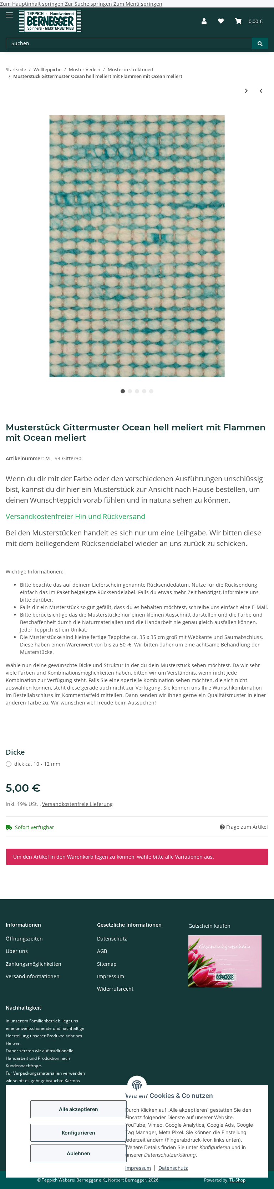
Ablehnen (78, 1153)
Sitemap (107, 963)
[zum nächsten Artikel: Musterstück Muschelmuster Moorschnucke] (246, 90)
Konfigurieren (78, 1133)
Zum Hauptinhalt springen (32, 3)
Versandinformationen (33, 976)
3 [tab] (137, 391)
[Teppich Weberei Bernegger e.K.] (50, 21)
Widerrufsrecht (115, 988)
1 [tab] (123, 391)
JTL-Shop (236, 1180)
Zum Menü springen (137, 3)
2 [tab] (130, 391)
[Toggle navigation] (9, 11)
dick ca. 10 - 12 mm (37, 763)
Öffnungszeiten (24, 938)
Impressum (138, 1168)
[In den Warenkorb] (11, 111)
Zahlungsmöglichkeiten (33, 963)
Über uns (17, 951)
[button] (204, 21)
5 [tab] (151, 391)
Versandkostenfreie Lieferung (77, 804)
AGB (102, 951)
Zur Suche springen (89, 3)
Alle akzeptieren (78, 1109)
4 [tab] (144, 391)
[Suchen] (260, 43)
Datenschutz (173, 1168)
